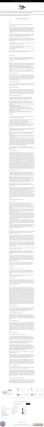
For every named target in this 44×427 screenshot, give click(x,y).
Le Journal (2, 411)
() (40, 3)
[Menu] (1, 7)
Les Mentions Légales (15, 408)
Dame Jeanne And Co (25, 424)
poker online (1, 12)
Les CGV (13, 409)
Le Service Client (14, 413)
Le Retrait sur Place (14, 410)
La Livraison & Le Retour (15, 411)
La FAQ (13, 412)
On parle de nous (4, 410)
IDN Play (38, 14)
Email (23, 414)
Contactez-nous (3, 412)
